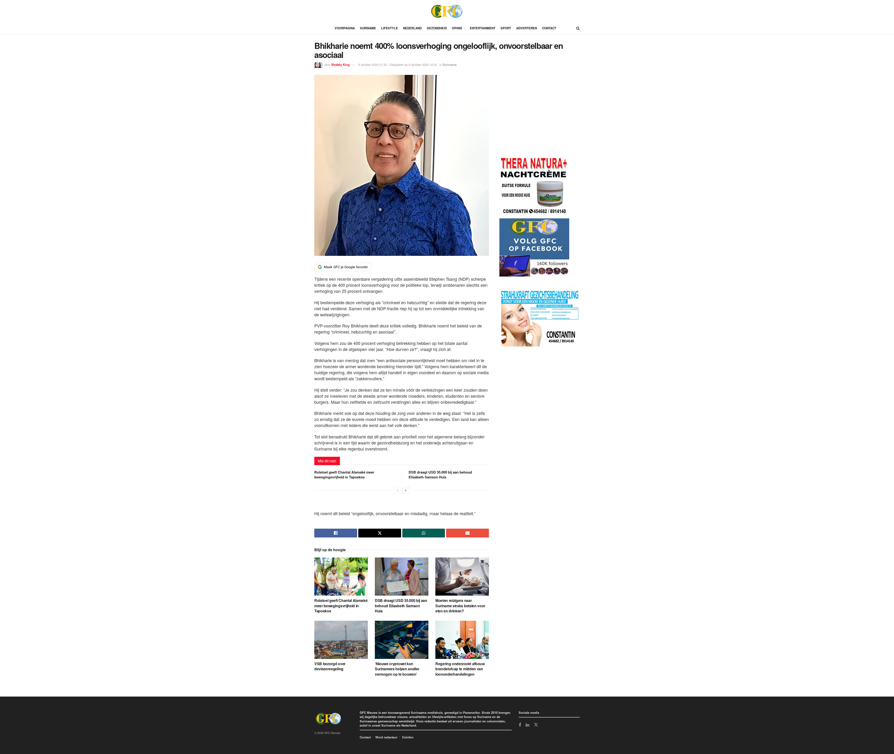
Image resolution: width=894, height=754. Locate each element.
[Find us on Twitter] (536, 725)
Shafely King (340, 64)
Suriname (368, 28)
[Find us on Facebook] (520, 725)
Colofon (407, 737)
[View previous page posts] (397, 490)
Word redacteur (386, 737)
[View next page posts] (405, 490)
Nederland (412, 28)
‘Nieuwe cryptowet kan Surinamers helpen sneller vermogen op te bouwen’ (397, 669)
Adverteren (526, 28)
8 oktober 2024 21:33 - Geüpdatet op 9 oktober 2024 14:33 (397, 64)
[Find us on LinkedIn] (527, 725)
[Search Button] (578, 28)
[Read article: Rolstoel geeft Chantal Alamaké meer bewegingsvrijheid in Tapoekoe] (341, 576)
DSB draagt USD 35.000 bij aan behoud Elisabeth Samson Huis (440, 475)
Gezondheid (437, 28)
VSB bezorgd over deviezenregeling (329, 666)
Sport (506, 28)
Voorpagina (345, 28)
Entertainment (482, 28)
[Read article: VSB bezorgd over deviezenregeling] (341, 640)
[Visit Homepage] (447, 11)
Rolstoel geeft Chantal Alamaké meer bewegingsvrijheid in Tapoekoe (344, 475)
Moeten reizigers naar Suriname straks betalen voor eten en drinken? (460, 606)
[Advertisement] (534, 116)
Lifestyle (389, 28)
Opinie (457, 28)
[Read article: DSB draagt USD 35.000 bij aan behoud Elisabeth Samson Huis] (401, 576)
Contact (549, 28)
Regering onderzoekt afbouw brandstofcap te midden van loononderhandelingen (460, 669)
